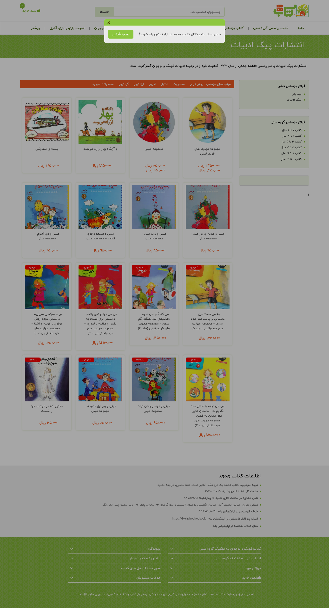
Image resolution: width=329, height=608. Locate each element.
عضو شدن (120, 34)
